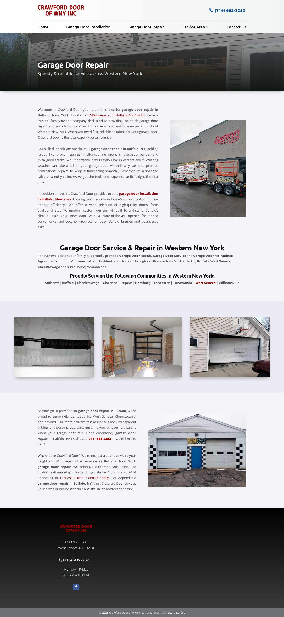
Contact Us (236, 27)
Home (43, 27)
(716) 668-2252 (230, 10)
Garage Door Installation (88, 27)
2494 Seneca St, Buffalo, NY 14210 (116, 115)
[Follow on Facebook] (76, 587)
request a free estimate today (84, 478)
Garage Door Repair (146, 27)
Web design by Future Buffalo (166, 612)
